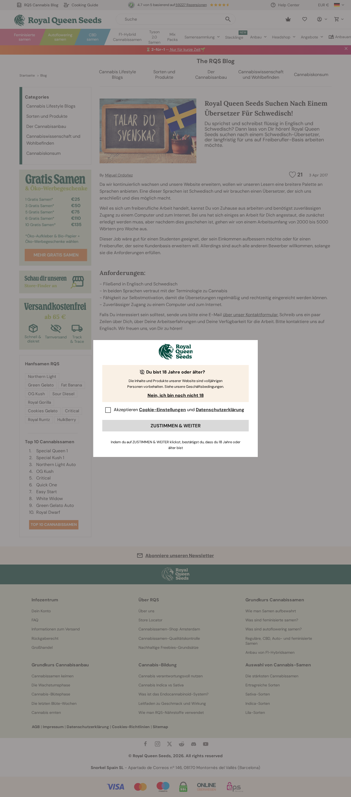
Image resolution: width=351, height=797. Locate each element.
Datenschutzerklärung (220, 409)
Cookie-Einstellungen (162, 409)
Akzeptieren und (179, 409)
